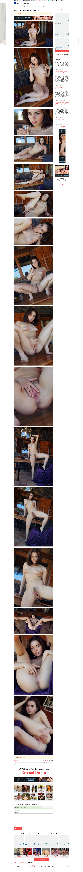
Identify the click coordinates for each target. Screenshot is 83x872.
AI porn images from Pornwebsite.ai (62, 54)
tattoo (49, 762)
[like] (14, 760)
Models (35, 6)
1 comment (46, 760)
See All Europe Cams (41, 859)
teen (51, 762)
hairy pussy (24, 762)
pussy (33, 762)
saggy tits (36, 762)
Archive (26, 6)
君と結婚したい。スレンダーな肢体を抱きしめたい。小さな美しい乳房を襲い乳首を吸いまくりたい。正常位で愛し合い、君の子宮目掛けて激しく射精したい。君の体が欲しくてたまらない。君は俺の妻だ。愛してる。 (61, 65)
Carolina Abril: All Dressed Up (60, 87)
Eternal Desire (33, 772)
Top (31, 6)
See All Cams (62, 51)
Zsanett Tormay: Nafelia (59, 61)
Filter (22, 6)
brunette (20, 762)
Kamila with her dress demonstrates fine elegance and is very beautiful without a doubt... (61, 121)
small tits (43, 762)
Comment (16, 812)
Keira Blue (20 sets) (21, 13)
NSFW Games (62, 55)
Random (40, 6)
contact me (53, 869)
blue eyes (16, 762)
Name (15, 823)
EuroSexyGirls (23, 3)
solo (46, 762)
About (45, 6)
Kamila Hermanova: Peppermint (60, 119)
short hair (40, 762)
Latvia (27, 762)
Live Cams (17, 6)
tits (14, 764)
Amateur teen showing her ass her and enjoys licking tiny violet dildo (61, 72)
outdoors (30, 762)
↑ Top (68, 866)
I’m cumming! (62, 187)
